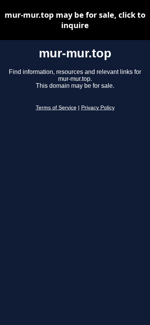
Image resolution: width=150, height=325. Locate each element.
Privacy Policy (98, 108)
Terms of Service (56, 108)
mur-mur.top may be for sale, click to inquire (75, 20)
